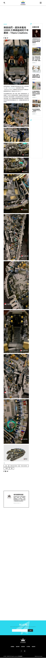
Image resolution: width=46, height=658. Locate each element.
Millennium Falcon (13, 465)
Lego (6, 465)
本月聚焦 (28, 646)
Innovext (40, 656)
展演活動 (23, 646)
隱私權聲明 (20, 656)
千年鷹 (6, 468)
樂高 (12, 468)
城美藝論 (12, 646)
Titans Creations (11, 88)
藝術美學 (5, 24)
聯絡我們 (33, 646)
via (4, 463)
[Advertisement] (23, 14)
